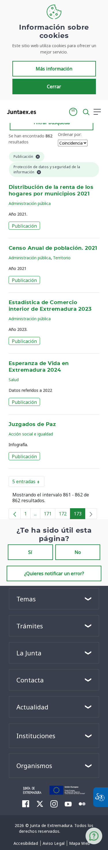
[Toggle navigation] (44, 111)
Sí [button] (30, 552)
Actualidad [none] (32, 707)
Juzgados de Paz (32, 424)
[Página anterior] (15, 513)
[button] (73, 111)
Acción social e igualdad (31, 434)
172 (64, 515)
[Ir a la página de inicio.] (20, 112)
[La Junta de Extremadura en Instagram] (54, 804)
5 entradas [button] (28, 482)
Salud (14, 379)
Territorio (62, 257)
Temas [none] (26, 598)
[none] (91, 513)
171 (49, 515)
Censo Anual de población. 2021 (53, 248)
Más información (54, 69)
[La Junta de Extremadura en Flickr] (82, 803)
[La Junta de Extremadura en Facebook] (26, 804)
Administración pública (30, 203)
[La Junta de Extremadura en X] (40, 804)
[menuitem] (25, 843)
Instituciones (35, 735)
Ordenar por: (70, 134)
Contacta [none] (30, 680)
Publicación (24, 226)
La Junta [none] (28, 652)
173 (79, 515)
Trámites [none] (29, 625)
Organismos (34, 765)
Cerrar (54, 86)
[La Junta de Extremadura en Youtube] (68, 803)
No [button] (78, 552)
